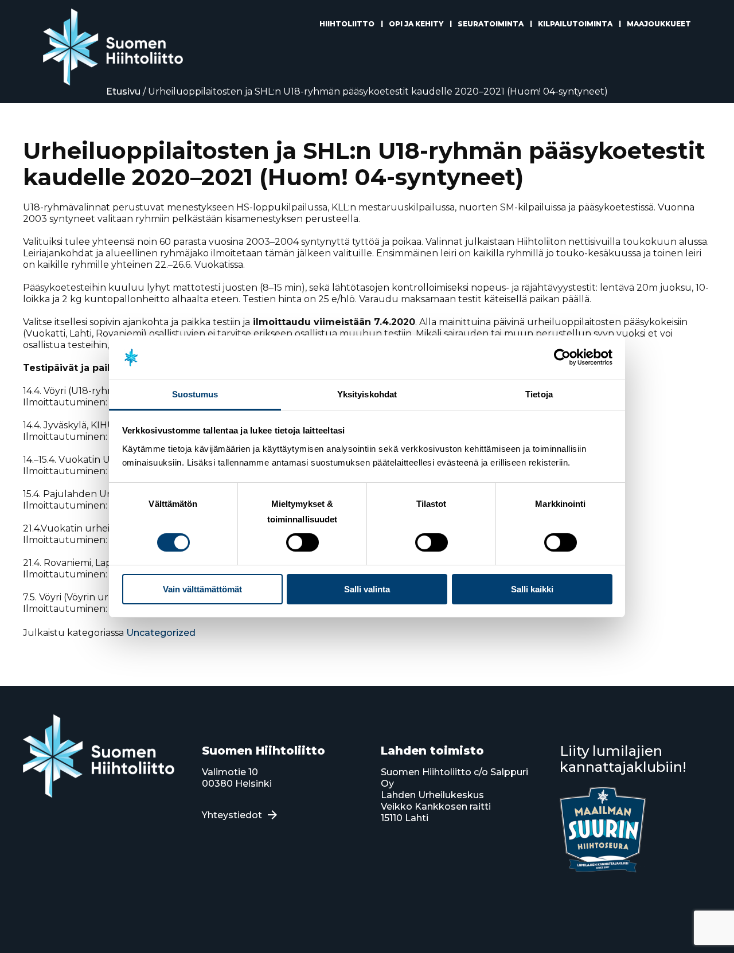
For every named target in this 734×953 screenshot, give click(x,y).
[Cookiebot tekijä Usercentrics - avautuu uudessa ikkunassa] (562, 357)
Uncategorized (161, 632)
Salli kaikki (532, 589)
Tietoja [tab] (539, 394)
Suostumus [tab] (195, 394)
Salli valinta (367, 589)
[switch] (302, 542)
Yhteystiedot (232, 815)
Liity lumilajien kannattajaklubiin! (623, 759)
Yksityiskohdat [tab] (367, 394)
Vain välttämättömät (202, 589)
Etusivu (123, 91)
